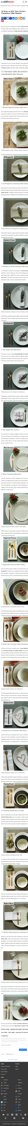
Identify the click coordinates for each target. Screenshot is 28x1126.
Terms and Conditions (5, 1066)
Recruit (19, 1079)
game (19, 1091)
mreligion (20, 1082)
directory (5, 1093)
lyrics (19, 1102)
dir (18, 1107)
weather (5, 1082)
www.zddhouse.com (14, 1123)
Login (16, 1066)
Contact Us (3, 1074)
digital (19, 1104)
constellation (6, 1088)
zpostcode (5, 1079)
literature (20, 1093)
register (16, 1069)
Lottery (19, 1099)
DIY (5, 5)
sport (19, 1085)
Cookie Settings (4, 1071)
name (4, 1091)
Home (2, 5)
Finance (19, 1110)
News (4, 1104)
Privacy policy (4, 1069)
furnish (4, 1099)
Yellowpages (6, 1085)
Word (4, 1096)
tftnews (5, 1102)
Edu (4, 1110)
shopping (20, 1088)
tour (19, 1096)
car (4, 1107)
